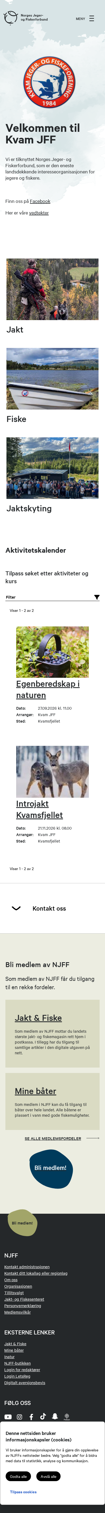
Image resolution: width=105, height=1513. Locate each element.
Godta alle (18, 1476)
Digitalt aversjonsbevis (24, 1382)
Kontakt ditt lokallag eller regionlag (36, 1273)
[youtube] (7, 1417)
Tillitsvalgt (14, 1292)
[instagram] (19, 1417)
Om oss (11, 1279)
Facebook (40, 201)
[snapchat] (55, 1417)
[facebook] (31, 1417)
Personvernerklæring (22, 1305)
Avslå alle (48, 1476)
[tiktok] (43, 1417)
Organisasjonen (18, 1286)
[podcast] (66, 1417)
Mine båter (14, 1350)
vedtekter (39, 212)
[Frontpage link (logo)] (10, 18)
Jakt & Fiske (15, 1343)
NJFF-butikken (17, 1363)
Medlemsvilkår (17, 1312)
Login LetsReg (17, 1376)
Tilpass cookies (23, 1491)
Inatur (9, 1356)
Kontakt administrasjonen (27, 1266)
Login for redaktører (22, 1369)
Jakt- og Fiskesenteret (24, 1299)
